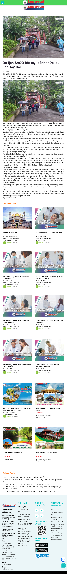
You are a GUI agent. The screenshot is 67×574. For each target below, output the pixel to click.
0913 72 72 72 (6, 531)
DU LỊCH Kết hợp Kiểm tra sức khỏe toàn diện (16, 277)
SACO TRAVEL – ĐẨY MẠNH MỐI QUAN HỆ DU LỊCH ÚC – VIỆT (27, 477)
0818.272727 (27, 524)
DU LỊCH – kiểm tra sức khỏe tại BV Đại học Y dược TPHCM (49, 277)
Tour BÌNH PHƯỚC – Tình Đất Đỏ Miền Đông (49, 409)
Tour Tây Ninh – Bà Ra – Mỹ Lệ (14, 452)
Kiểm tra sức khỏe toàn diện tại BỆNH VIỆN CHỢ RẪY (17, 365)
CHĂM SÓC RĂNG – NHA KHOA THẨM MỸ (49, 233)
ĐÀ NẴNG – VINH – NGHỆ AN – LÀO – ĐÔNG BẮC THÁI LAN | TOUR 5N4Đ (17, 409)
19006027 (10, 529)
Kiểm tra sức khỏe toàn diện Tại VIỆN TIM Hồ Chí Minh (16, 321)
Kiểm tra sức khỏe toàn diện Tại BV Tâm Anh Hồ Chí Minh (48, 365)
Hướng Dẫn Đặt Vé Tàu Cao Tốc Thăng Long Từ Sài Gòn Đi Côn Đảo (26, 484)
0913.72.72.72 (6, 564)
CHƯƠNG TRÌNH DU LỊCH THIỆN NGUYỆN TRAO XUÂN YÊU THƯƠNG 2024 (31, 491)
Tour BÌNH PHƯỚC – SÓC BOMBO (47, 452)
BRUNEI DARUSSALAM (10, 233)
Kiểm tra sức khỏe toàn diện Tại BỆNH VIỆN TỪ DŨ (49, 321)
